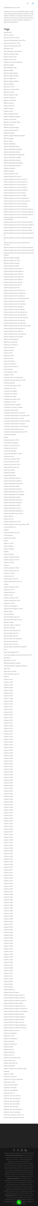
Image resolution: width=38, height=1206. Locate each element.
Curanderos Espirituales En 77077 (14, 418)
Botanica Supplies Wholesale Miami (14, 135)
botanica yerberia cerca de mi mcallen (15, 195)
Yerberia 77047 (8, 804)
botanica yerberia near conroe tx (13, 274)
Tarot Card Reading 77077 (11, 652)
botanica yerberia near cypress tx (14, 277)
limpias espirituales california (12, 481)
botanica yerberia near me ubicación (15, 323)
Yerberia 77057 (8, 832)
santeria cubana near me (11, 570)
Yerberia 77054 (8, 823)
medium (6, 530)
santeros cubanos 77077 (11, 598)
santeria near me (9, 576)
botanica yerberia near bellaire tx (14, 271)
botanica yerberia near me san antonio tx (16, 317)
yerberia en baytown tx (10, 1038)
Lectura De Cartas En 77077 (12, 459)
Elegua (6, 437)
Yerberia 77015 (8, 717)
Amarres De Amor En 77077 (12, 43)
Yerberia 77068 (8, 862)
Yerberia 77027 (8, 750)
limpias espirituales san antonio (13, 513)
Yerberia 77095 (8, 935)
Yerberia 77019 (8, 728)
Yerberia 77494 (8, 979)
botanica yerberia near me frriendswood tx (16, 298)
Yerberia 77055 (8, 826)
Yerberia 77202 (8, 951)
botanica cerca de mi (10, 59)
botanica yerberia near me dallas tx (14, 296)
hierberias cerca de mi (10, 448)
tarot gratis (7, 658)
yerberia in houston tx (10, 1044)
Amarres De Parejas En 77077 (12, 46)
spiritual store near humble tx (13, 638)
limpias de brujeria (9, 472)
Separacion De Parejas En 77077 (13, 608)
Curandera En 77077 (10, 388)
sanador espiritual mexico (11, 557)
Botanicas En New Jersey (11, 339)
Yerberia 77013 (8, 712)
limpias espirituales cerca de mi (13, 483)
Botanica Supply (8, 138)
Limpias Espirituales (10, 475)
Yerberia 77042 (8, 791)
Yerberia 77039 (8, 783)
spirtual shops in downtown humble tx (15, 647)
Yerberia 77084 (8, 905)
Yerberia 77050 (8, 813)
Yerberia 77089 (8, 919)
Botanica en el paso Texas (11, 89)
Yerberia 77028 (8, 753)
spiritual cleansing (9, 628)
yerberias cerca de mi (10, 1076)
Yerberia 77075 (8, 881)
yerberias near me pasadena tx (13, 1109)
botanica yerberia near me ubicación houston (17, 326)
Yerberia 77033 (8, 766)
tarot (5, 649)
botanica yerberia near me (12, 287)
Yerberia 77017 (8, 723)
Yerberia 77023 (8, 739)
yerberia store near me (10, 1063)
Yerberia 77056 (8, 829)
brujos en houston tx (10, 364)
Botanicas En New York (10, 342)
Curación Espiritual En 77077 (12, 385)
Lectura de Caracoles (10, 451)
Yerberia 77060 (8, 840)
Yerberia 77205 (8, 959)
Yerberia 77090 (8, 921)
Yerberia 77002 (8, 682)
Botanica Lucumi (9, 103)
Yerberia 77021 (8, 734)
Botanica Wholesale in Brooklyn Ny (14, 154)
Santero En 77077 (9, 589)
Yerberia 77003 (8, 685)
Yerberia (6, 677)
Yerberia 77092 (8, 927)
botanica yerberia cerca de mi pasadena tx (16, 198)
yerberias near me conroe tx (12, 1096)
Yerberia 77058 (8, 834)
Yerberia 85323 (8, 984)
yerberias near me (9, 1093)
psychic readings (9, 549)
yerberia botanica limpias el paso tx (14, 1006)
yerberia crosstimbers (10, 1033)
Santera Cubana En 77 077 (11, 560)
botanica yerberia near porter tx (13, 331)
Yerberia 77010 (8, 704)
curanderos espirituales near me (13, 429)
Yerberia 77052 (8, 818)
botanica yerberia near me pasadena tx (15, 312)
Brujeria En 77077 (9, 355)
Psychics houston (9, 554)
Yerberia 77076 (8, 883)
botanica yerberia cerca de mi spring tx (15, 204)
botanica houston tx (10, 97)
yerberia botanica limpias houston (14, 1014)
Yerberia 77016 (8, 720)
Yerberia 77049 (8, 810)
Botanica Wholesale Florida (12, 152)
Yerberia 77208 (8, 968)
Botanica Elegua (8, 70)
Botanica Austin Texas (10, 57)
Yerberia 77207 (8, 965)
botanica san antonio (10, 119)
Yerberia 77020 (8, 731)
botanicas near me (9, 347)
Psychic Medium (8, 546)
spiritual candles (9, 622)
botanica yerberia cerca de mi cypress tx (16, 182)
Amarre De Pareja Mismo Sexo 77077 (15, 40)
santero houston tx (9, 592)
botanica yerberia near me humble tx (15, 304)
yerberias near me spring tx (12, 1112)
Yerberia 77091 (8, 924)
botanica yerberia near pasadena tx (14, 328)
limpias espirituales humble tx (13, 502)
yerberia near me (9, 1055)
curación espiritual (9, 383)
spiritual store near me (10, 641)
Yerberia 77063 (8, 848)
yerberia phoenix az (10, 1060)
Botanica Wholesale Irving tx (12, 160)
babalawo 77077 (8, 48)
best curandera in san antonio (13, 51)
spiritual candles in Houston (12, 625)
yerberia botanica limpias (11, 992)
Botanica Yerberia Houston (12, 263)
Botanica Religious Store (11, 114)
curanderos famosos (10, 434)
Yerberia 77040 (8, 785)
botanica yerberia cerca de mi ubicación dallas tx (18, 214)
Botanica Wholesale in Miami (12, 157)
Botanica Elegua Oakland (11, 81)
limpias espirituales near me (12, 508)
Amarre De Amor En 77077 (11, 38)
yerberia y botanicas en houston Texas (15, 1068)
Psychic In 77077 (9, 543)
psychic (6, 540)
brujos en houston (9, 361)
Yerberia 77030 (8, 758)
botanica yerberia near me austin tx (14, 290)
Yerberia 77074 (8, 878)
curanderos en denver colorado (13, 407)
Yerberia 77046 (8, 802)
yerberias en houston (10, 1087)
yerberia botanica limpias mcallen (14, 1019)
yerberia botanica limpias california (14, 998)
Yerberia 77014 (8, 715)
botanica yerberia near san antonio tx (15, 334)
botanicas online (9, 350)
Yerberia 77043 (8, 794)
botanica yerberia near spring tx (13, 336)
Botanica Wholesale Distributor (13, 149)
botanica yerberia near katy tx (12, 285)
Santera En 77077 (9, 562)
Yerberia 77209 (8, 970)
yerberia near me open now (12, 1057)
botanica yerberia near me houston (14, 301)
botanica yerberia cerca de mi (12, 176)
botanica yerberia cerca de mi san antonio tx (17, 201)
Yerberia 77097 (8, 940)
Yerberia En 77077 (9, 1036)
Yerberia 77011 (8, 706)
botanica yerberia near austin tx (13, 268)
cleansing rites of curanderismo (13, 377)
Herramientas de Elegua (11, 443)
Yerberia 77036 (8, 774)
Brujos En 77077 (8, 358)
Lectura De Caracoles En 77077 (13, 453)
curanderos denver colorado (12, 405)
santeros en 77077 (9, 603)
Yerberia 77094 (8, 932)
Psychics (6, 551)
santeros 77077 (8, 595)
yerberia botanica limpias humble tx (14, 1017)
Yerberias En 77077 (9, 1082)
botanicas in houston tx (11, 345)
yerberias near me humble (12, 1104)
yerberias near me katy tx (11, 1106)
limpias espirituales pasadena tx (13, 511)
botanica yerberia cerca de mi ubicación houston (18, 222)
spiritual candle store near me (13, 619)
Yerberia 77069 (8, 864)
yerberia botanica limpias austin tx (14, 995)
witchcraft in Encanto (10, 671)
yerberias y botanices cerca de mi (14, 1115)
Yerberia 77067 (8, 859)
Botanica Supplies (9, 133)
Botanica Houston (9, 92)
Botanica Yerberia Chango (11, 258)
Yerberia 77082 (8, 900)
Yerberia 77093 (8, 930)
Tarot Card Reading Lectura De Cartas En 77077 (18, 655)
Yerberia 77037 (8, 777)
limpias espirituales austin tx (12, 478)
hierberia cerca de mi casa (12, 445)
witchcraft (7, 668)
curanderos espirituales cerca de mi (14, 413)
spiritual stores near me (11, 644)
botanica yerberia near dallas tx (13, 279)
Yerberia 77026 (8, 747)
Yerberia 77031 (8, 761)
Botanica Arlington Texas (11, 54)
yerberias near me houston (12, 1101)
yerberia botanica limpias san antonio (15, 1028)
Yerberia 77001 (8, 679)
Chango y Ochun (9, 375)
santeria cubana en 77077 (11, 568)
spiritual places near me (11, 633)
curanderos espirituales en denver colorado (17, 421)
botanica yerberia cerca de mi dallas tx (15, 184)
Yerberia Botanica (9, 989)
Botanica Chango (9, 65)
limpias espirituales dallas (11, 486)
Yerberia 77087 (8, 913)
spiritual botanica (9, 614)
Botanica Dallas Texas (10, 67)
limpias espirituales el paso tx (12, 489)
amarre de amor (8, 35)
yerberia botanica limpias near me (14, 1022)
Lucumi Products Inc (10, 527)
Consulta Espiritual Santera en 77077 (15, 380)
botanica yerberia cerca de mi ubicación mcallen (18, 230)
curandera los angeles (10, 391)
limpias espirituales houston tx (13, 500)
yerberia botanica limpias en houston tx (15, 1008)
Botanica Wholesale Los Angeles (13, 163)
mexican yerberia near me (11, 532)
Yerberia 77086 (8, 911)
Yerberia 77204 (8, 957)
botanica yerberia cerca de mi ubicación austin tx (18, 209)
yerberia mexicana (9, 1052)
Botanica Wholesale (9, 144)
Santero (6, 584)
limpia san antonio (9, 470)
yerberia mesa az (9, 1049)
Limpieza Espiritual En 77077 (12, 521)
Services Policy (9, 1195)
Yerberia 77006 (8, 693)
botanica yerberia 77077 (11, 174)
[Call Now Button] (19, 1202)
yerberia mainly (8, 1047)
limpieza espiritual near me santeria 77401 (16, 524)
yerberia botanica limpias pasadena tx (15, 1025)
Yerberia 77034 (8, 769)
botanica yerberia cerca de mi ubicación (16, 206)
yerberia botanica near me (12, 1030)
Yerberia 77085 (8, 908)
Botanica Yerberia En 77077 (12, 260)
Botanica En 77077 (9, 87)
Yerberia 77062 (8, 845)
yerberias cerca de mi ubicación (13, 1079)
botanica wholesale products (12, 165)
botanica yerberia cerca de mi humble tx (16, 190)
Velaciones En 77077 (10, 660)
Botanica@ (9, 7)
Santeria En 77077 (9, 573)
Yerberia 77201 (8, 949)
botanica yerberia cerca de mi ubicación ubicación (19, 250)
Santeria (6, 565)
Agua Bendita (8, 32)
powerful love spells (10, 538)
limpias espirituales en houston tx (14, 492)
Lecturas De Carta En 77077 (12, 464)
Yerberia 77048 (8, 807)
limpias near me (8, 519)
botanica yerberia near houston (13, 282)
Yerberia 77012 (8, 709)
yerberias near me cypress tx (12, 1098)
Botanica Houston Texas (11, 95)
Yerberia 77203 (8, 954)
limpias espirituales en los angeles (14, 494)
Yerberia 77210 (8, 973)
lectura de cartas (9, 456)
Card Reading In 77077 (10, 372)
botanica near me (9, 106)
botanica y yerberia (9, 168)
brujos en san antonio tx (11, 366)
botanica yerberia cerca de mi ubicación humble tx (19, 225)
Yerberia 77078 (8, 889)
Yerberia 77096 (8, 938)
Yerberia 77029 (8, 755)
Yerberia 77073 (8, 875)
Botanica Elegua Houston (11, 76)
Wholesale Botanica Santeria (12, 663)
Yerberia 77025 (8, 745)
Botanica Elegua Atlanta (11, 73)
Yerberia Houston (9, 1041)
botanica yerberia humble (11, 266)
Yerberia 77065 (8, 853)
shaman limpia (8, 611)
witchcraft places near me (11, 674)
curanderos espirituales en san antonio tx (16, 426)
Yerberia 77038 (8, 780)
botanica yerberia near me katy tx (14, 307)
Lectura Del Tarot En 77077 (12, 462)
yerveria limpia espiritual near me (14, 1117)
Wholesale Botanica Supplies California (15, 666)
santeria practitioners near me (13, 581)
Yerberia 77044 (8, 796)
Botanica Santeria (9, 125)
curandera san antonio (10, 394)
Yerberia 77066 (8, 856)
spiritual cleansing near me (12, 630)
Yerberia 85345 (8, 987)
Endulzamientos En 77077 (11, 440)
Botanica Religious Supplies (12, 116)
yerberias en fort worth (10, 1085)
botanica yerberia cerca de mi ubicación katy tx (18, 227)
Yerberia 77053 (8, 821)
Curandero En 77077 (10, 402)
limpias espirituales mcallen (12, 505)
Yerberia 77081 (8, 897)
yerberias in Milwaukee (11, 1090)
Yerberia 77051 (8, 815)
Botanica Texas (8, 141)
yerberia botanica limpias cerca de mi (15, 1000)
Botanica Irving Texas (10, 100)
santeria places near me (11, 579)
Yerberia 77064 (8, 851)
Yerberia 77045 (8, 799)
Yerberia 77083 (8, 902)
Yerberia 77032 (8, 764)
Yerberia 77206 (8, 962)
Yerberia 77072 (8, 872)
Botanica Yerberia (9, 171)
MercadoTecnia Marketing (15, 1155)
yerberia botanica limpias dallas (13, 1003)
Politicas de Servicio (13, 1178)
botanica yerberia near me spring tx (14, 320)
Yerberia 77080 (8, 894)
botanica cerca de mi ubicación (13, 62)
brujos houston (8, 369)
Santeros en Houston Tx (11, 606)
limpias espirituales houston (12, 497)
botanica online (8, 111)
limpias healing (8, 516)
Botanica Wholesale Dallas (11, 146)
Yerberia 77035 (8, 772)
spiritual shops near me (11, 636)
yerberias (6, 1071)
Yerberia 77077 (8, 886)
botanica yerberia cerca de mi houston (15, 187)
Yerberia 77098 (8, 943)
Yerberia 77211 (8, 976)
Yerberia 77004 (8, 687)
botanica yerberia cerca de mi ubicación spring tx (18, 247)
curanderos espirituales (11, 410)
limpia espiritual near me (11, 467)
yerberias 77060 (8, 1074)
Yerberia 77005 (8, 690)
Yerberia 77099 (8, 946)
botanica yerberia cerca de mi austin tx (15, 179)
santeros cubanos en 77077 (12, 600)
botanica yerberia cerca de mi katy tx (15, 193)
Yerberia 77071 (8, 870)
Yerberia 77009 (8, 701)
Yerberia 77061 (8, 843)
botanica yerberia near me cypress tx (15, 293)
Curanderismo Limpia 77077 (12, 399)
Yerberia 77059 (8, 837)
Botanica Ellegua (9, 84)
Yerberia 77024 (8, 742)
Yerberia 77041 (8, 788)
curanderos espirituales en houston (14, 423)
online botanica (8, 535)
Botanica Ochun (8, 108)
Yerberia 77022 (8, 736)
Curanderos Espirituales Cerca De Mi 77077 (17, 415)
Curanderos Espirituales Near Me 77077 (15, 432)
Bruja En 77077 (8, 353)
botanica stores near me (11, 130)
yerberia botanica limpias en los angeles (16, 1011)
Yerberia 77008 (8, 698)
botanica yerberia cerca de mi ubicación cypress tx (19, 212)
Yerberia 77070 (8, 867)
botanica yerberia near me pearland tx (15, 315)
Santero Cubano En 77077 (11, 587)
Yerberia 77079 (8, 891)
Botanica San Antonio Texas (12, 122)
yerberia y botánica (9, 1066)
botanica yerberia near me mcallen (14, 309)
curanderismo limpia (10, 396)
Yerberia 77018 (8, 726)
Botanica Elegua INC (10, 78)
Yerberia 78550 (8, 981)
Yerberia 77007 (8, 696)
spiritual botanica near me (12, 617)
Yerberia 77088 (8, 916)
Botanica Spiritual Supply (11, 127)
